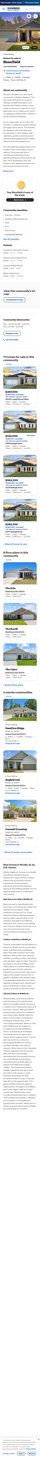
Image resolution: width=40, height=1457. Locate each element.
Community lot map (14, 300)
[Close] (38, 1439)
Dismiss (32, 1454)
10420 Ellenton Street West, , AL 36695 (18, 72)
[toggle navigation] (3, 9)
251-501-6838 (11, 340)
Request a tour (12, 333)
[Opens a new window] (29, 16)
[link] (20, 31)
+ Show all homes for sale (15, 544)
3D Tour (26, 47)
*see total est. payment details (16, 396)
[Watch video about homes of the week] (20, 184)
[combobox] (30, 8)
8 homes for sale (12, 793)
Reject (21, 1454)
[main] (20, 734)
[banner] (20, 3)
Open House (31, 435)
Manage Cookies (9, 1454)
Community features (13, 234)
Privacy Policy (31, 1449)
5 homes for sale (12, 743)
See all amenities (11, 239)
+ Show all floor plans (13, 685)
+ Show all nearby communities (17, 852)
